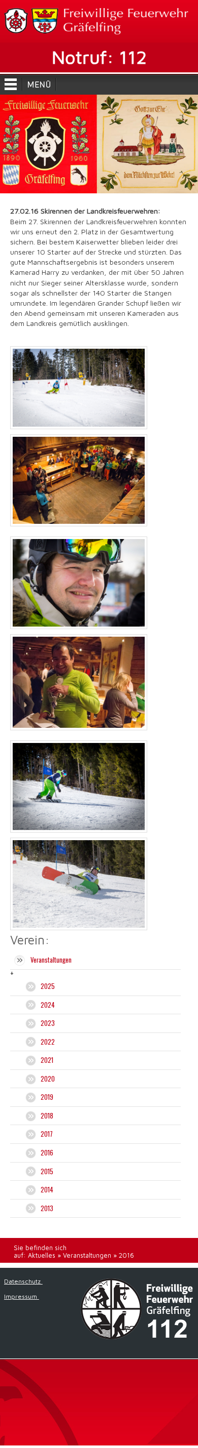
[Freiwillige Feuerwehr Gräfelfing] (99, 21)
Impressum (21, 1296)
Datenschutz (23, 1281)
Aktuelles (41, 1255)
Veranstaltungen (87, 1255)
